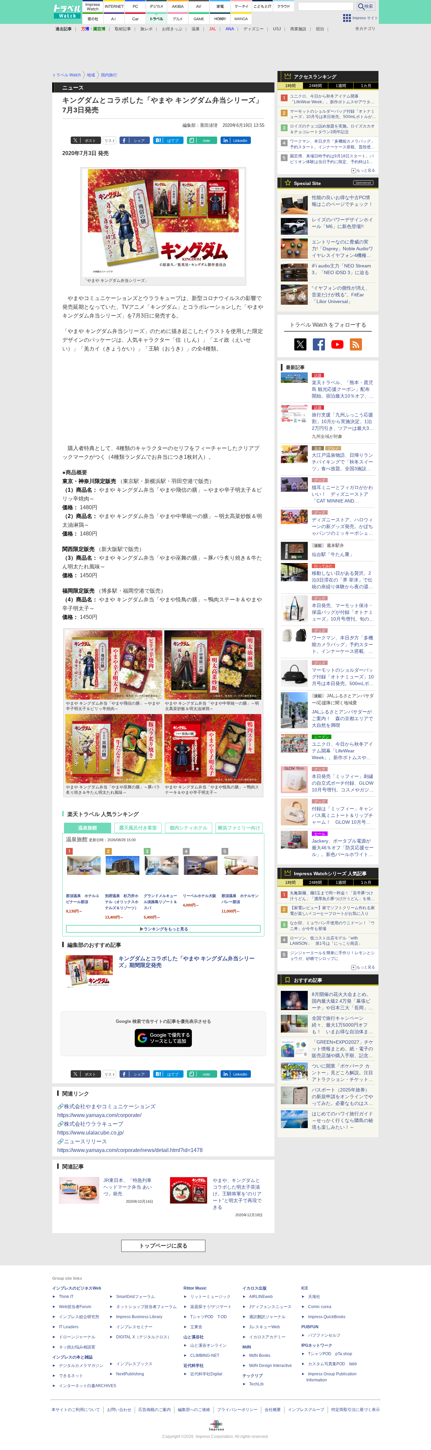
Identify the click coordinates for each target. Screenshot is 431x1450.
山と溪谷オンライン (208, 1345)
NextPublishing (130, 1374)
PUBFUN (310, 1327)
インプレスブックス (134, 1364)
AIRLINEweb (261, 1296)
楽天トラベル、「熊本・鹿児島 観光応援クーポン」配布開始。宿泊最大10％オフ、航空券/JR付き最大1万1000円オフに (343, 396)
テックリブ (252, 1375)
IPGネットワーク (316, 1345)
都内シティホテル (188, 827)
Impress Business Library (139, 1316)
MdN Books (259, 1355)
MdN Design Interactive (270, 1365)
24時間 (315, 85)
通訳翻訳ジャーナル (267, 1316)
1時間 (290, 85)
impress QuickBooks (326, 1316)
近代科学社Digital (206, 1374)
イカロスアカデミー (267, 1337)
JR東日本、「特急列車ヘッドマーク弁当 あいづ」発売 (127, 1187)
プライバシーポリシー (237, 1409)
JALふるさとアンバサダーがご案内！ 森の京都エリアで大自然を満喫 (342, 718)
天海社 (314, 1296)
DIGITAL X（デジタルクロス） (143, 1337)
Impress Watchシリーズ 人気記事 (330, 873)
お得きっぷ (172, 29)
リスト (109, 141)
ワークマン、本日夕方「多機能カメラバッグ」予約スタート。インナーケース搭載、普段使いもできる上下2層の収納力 (332, 147)
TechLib (256, 1384)
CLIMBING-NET (204, 1355)
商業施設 (298, 29)
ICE (304, 1288)
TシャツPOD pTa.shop (330, 1353)
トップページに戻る (163, 1246)
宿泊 (320, 29)
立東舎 (196, 1327)
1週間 (341, 85)
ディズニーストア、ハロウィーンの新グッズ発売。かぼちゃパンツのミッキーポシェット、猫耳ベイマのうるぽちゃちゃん (342, 533)
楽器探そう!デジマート (211, 1306)
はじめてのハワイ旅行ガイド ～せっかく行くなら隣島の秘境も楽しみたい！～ (342, 1120)
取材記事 (123, 29)
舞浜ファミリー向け (239, 827)
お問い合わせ (119, 1409)
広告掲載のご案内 (154, 1409)
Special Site (307, 183)
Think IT (66, 1296)
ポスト (90, 141)
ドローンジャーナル (77, 1337)
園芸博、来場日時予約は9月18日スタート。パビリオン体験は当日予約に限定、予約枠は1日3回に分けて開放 (332, 162)
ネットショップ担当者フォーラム (146, 1306)
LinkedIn (240, 141)
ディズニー (253, 29)
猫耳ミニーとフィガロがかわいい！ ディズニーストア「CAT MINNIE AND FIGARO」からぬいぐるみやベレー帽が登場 (342, 501)
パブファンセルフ (324, 1335)
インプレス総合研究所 (79, 1316)
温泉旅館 (87, 827)
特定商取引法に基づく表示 (355, 1409)
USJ (277, 29)
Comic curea (319, 1306)
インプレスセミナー (134, 1327)
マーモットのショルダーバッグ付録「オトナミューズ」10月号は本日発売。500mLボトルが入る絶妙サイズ (333, 117)
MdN (246, 1347)
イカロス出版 (254, 1288)
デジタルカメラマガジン (81, 1365)
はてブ (172, 141)
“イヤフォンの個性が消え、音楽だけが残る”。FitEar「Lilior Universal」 (341, 294)
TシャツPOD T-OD (208, 1316)
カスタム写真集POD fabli (332, 1364)
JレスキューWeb (264, 1327)
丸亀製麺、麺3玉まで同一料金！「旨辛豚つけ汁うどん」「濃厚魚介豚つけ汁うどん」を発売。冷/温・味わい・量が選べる (331, 899)
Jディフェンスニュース (270, 1306)
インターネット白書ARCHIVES (87, 1385)
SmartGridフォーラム (135, 1296)
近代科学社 (194, 1365)
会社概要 (273, 1409)
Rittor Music (195, 1288)
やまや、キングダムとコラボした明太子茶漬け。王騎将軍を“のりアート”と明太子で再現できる (237, 1194)
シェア (139, 141)
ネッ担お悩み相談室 (77, 1347)
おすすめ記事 (308, 980)
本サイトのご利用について (76, 1409)
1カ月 (366, 85)
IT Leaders (68, 1327)
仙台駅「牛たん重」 (333, 554)
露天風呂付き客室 (138, 827)
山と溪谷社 (194, 1337)
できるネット (71, 1375)
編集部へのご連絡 (194, 1409)
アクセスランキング (315, 76)
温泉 (196, 29)
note (206, 141)
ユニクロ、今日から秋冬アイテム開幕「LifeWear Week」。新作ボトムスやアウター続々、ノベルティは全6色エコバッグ (332, 102)
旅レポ (146, 29)
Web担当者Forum (75, 1306)
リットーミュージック (210, 1296)
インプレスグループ (306, 1409)
